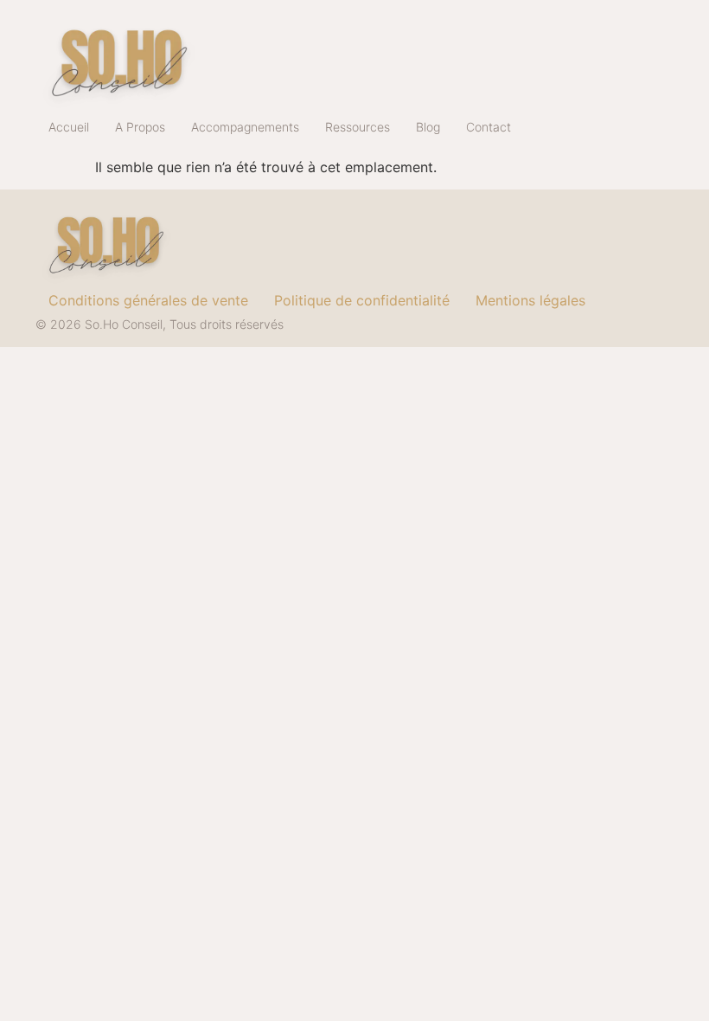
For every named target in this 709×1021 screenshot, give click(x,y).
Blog (428, 126)
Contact (488, 126)
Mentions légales (530, 300)
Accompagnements (245, 126)
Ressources (357, 126)
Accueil (68, 126)
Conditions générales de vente (148, 300)
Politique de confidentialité (362, 300)
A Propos (140, 126)
